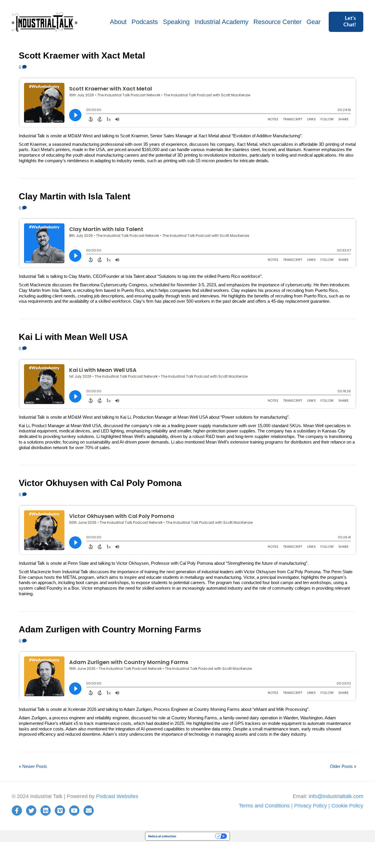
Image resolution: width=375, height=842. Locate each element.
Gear (313, 21)
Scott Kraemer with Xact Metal (82, 55)
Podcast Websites (117, 796)
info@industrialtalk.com (336, 796)
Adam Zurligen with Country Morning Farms (110, 629)
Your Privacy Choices (197, 836)
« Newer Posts (33, 766)
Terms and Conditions (264, 806)
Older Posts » (343, 766)
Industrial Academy (221, 21)
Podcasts (145, 21)
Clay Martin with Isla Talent (74, 196)
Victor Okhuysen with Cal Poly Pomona (100, 483)
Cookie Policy (347, 806)
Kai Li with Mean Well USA (73, 337)
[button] (346, 22)
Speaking (176, 21)
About (118, 21)
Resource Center (277, 21)
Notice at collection (162, 836)
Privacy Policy (310, 806)
